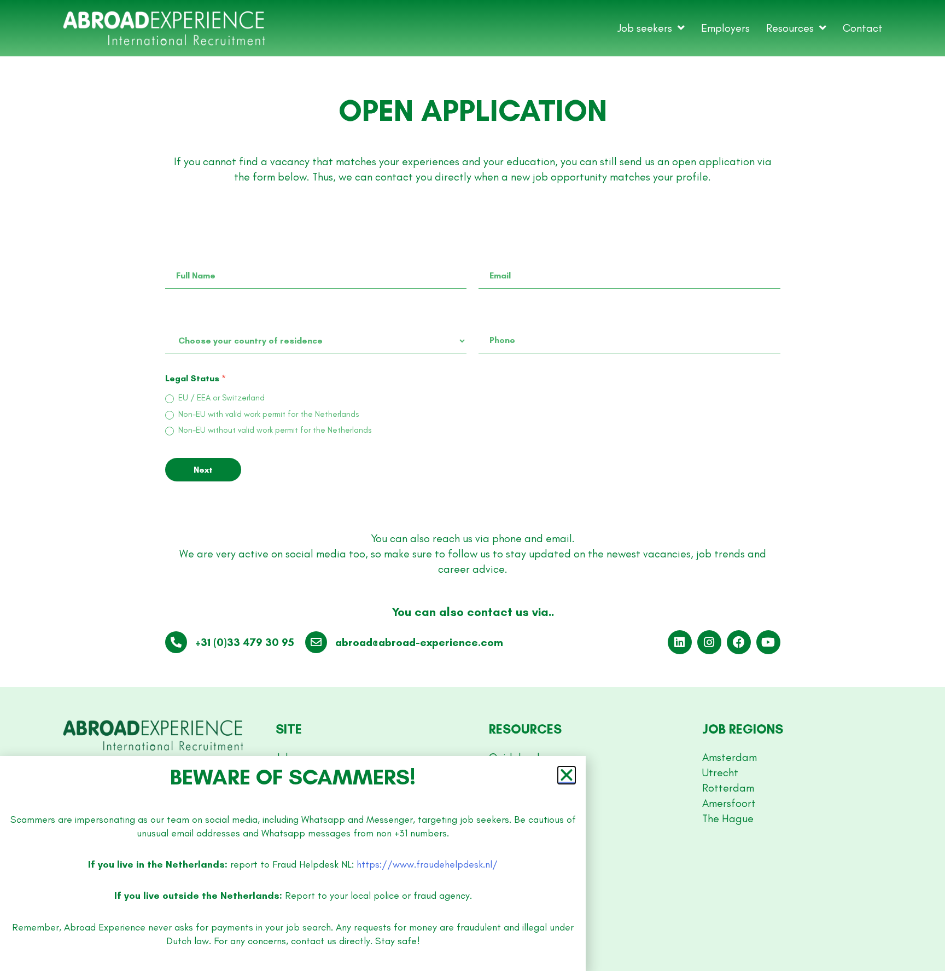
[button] (566, 775)
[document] (472, 485)
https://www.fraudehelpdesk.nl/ (427, 864)
